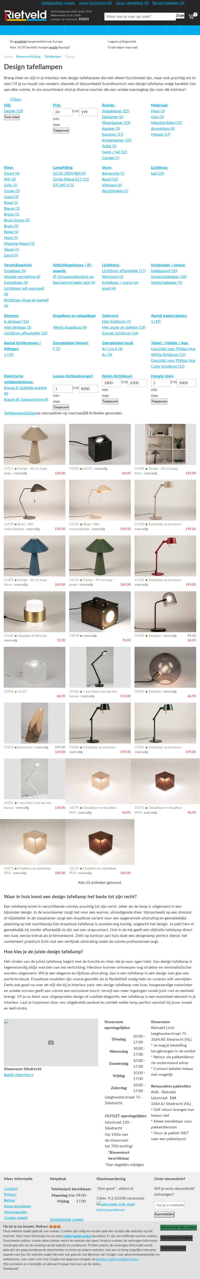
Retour (9, 1200)
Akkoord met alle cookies (178, 1227)
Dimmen (12, 316)
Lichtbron (160, 168)
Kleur (9, 168)
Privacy (10, 1194)
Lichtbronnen (147, 28)
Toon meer (11, 117)
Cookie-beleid (16, 1218)
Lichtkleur (111, 265)
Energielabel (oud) (118, 343)
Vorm (107, 168)
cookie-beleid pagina (77, 1236)
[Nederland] (191, 5)
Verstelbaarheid (18, 265)
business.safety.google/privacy (117, 1259)
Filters (15, 99)
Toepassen (61, 130)
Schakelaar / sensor (168, 265)
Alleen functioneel (173, 1248)
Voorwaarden (15, 1212)
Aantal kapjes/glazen (169, 316)
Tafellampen (52, 56)
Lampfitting (63, 168)
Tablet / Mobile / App (170, 343)
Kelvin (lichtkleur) (117, 376)
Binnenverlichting (28, 56)
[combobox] (140, 16)
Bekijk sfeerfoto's (18, 1075)
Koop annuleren (17, 1206)
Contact (11, 1189)
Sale (170, 28)
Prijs (57, 105)
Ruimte (108, 105)
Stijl (7, 105)
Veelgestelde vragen (67, 1220)
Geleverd (110, 316)
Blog (185, 28)
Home (9, 28)
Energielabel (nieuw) (71, 343)
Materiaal (160, 105)
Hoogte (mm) (162, 376)
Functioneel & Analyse (176, 1238)
